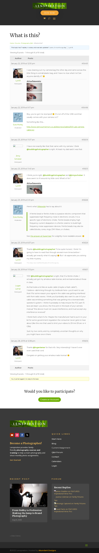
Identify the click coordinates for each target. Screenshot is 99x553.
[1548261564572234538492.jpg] (57, 189)
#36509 (85, 140)
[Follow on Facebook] (22, 435)
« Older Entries (15, 536)
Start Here (56, 439)
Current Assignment (61, 448)
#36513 (85, 169)
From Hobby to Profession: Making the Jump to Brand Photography (27, 513)
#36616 (85, 341)
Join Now (49, 13)
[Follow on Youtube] (12, 435)
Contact (55, 457)
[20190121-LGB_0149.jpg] (57, 97)
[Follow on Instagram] (17, 435)
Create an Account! (49, 399)
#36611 (85, 269)
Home (12, 43)
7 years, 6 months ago (56, 47)
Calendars (56, 461)
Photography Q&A (27, 43)
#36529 (85, 243)
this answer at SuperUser (40, 236)
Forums (17, 43)
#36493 (85, 63)
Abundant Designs (47, 550)
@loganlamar (39, 347)
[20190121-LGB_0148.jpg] (57, 87)
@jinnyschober (76, 175)
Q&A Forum (57, 452)
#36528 (85, 200)
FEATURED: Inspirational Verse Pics (67, 492)
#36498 (84, 108)
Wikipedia (41, 206)
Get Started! (15, 460)
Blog (54, 443)
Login (54, 466)
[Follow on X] (27, 435)
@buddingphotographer (38, 149)
